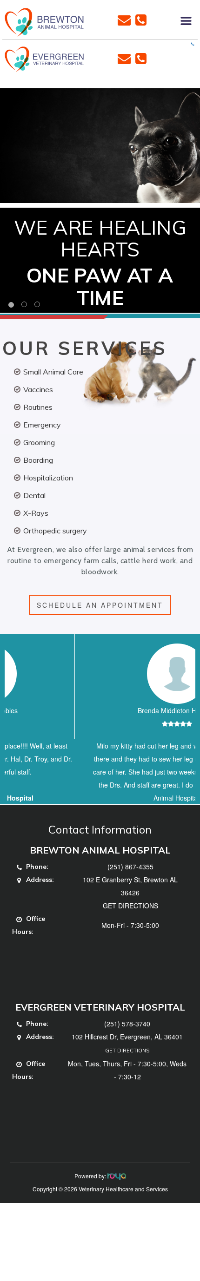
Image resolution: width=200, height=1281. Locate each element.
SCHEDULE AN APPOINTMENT (100, 605)
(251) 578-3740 (127, 1049)
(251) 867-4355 (130, 892)
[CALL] (141, 19)
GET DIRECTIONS (130, 931)
